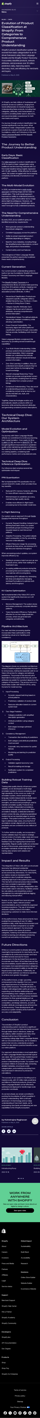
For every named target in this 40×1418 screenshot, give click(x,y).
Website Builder (26, 1283)
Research (24, 1263)
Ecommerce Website (28, 1289)
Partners (5, 1269)
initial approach (10, 162)
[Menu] (37, 3)
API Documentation (9, 1343)
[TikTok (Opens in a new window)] (25, 1413)
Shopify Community (9, 1323)
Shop (4, 1363)
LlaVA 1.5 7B (27, 440)
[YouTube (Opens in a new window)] (15, 1413)
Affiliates (5, 1275)
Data (10, 19)
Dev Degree (6, 1349)
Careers (4, 1252)
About (4, 1246)
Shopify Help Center (9, 1306)
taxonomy (18, 233)
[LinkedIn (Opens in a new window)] (29, 1413)
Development (6, 1165)
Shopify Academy (8, 1317)
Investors (5, 1258)
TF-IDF (7, 171)
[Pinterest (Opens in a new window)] (34, 1413)
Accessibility (25, 1258)
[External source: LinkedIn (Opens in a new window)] (14, 1131)
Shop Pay (5, 1368)
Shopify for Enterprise (10, 1374)
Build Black (25, 1252)
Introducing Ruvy (9, 1168)
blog (4, 19)
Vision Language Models (11, 135)
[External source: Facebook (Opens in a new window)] (3, 1131)
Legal (4, 1281)
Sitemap (20, 1402)
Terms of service (20, 1390)
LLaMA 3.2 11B (7, 442)
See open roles (20, 1210)
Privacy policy (20, 1396)
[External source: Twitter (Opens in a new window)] (9, 1131)
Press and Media (8, 1263)
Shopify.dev (6, 1337)
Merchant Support (8, 1300)
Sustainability (26, 1246)
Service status (7, 1286)
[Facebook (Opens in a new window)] (5, 1413)
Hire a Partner (7, 1312)
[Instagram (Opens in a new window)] (20, 1413)
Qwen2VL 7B (27, 442)
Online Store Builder (28, 1277)
